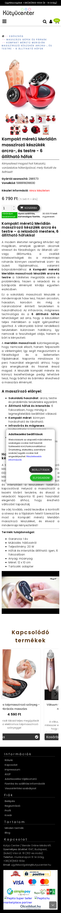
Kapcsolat (11, 765)
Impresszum (12, 769)
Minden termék (14, 828)
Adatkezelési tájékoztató (21, 779)
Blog (7, 832)
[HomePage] (17, 15)
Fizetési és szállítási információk (25, 783)
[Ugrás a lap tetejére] (53, 905)
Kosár (8, 815)
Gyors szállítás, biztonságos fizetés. (29, 215)
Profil (8, 810)
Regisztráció (12, 806)
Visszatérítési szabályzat (20, 788)
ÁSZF (8, 774)
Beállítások (41, 469)
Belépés (10, 801)
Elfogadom (41, 477)
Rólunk (9, 760)
